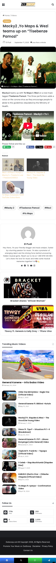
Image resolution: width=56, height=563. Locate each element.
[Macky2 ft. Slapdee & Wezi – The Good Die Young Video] (9, 421)
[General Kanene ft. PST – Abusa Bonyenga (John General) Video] (9, 443)
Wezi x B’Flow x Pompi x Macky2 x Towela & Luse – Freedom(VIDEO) (12, 175)
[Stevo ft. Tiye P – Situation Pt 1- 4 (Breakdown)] (9, 432)
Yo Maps (28, 213)
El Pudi (8, 42)
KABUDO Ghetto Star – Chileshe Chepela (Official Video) (33, 475)
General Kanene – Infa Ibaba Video (23, 382)
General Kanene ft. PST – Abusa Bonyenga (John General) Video (33, 440)
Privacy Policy (47, 546)
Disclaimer (36, 546)
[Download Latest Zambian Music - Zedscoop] (28, 4)
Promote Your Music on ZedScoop (17, 546)
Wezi (48, 207)
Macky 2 (10, 207)
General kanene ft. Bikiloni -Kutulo (34, 403)
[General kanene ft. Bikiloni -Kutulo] (9, 408)
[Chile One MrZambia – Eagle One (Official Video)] (9, 395)
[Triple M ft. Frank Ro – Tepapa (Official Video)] (9, 454)
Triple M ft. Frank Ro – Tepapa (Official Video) (32, 452)
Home (7, 15)
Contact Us (28, 550)
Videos (14, 15)
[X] (28, 265)
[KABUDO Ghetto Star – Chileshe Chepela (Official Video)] (9, 478)
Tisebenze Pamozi (30, 207)
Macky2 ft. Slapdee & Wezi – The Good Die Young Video (36, 175)
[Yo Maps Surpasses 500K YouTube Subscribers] (13, 187)
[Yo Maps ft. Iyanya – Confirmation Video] (9, 489)
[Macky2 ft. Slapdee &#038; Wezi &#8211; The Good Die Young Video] (38, 164)
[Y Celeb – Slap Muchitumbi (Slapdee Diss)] (9, 466)
